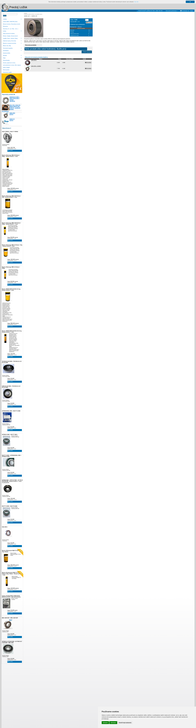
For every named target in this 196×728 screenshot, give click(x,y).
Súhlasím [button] (105, 722)
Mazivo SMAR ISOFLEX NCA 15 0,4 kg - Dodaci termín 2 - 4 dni (12, 331)
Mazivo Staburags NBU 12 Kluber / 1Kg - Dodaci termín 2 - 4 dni (12, 245)
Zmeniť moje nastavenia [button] (125, 722)
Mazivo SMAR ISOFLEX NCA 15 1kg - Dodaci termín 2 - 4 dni (11, 289)
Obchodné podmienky (171, 10)
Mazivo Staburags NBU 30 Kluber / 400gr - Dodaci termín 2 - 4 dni (11, 156)
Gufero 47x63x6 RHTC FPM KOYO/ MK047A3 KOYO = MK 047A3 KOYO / (11, 596)
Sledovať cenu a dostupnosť (78, 24)
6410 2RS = (5, 527)
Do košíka (10, 150)
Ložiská (5, 19)
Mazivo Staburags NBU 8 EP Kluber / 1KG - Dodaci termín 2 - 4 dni (11, 196)
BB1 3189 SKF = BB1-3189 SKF (10, 617)
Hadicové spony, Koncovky (9, 40)
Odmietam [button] (113, 722)
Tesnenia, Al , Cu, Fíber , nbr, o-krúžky (10, 30)
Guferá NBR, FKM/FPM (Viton (10, 21)
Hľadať (4, 15)
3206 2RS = (34, 60)
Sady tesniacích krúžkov (9, 33)
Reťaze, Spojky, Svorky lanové (10, 36)
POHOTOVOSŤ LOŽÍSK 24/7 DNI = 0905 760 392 (150, 10)
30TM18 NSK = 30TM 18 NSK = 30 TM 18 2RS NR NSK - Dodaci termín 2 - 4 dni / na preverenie (12, 481)
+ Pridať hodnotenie (86, 51)
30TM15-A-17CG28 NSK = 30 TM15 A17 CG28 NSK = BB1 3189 (12, 642)
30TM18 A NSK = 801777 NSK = (10, 434)
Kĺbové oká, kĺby (7, 45)
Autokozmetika (6, 53)
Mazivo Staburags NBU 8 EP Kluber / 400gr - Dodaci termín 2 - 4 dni (11, 223)
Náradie (5, 55)
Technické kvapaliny (8, 48)
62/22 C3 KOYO (12, 119)
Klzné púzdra (6, 69)
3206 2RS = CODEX (36, 66)
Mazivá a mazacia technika (9, 43)
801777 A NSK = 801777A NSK (9, 506)
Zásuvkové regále (7, 72)
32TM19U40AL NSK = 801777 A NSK (11, 411)
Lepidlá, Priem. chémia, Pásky (10, 38)
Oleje (4, 58)
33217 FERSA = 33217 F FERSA (10, 131)
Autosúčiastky (6, 60)
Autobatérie (6, 50)
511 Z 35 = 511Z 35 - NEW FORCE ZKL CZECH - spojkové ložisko (15, 107)
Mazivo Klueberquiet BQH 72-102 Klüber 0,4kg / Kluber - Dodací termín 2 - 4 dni (12, 574)
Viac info (136, 1)
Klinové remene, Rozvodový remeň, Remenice (11, 25)
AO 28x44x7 (5, 111)
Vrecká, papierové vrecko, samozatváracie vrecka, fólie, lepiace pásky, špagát (12, 65)
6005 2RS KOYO (12, 114)
